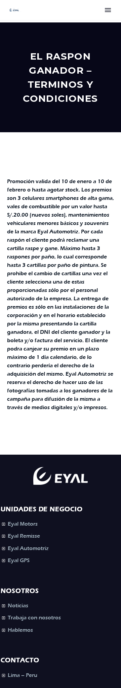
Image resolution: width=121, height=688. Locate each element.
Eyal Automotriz (28, 548)
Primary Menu (108, 10)
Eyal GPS (19, 560)
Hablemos (20, 630)
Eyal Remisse (24, 536)
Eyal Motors (23, 524)
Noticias (18, 606)
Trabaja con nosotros (34, 618)
